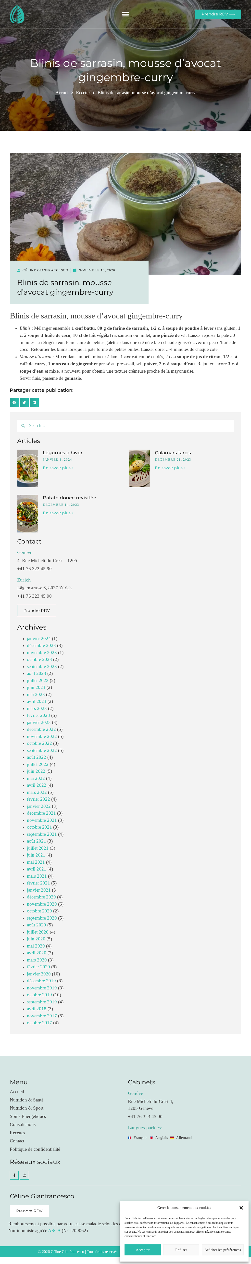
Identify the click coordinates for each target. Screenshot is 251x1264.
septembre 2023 (42, 666)
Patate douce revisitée (69, 498)
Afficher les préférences (222, 1250)
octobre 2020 (39, 911)
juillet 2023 (38, 680)
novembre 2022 (42, 736)
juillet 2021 (38, 848)
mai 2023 (36, 694)
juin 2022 (36, 771)
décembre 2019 (41, 981)
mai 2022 (36, 778)
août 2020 (36, 925)
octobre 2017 (39, 1022)
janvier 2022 (39, 806)
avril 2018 (36, 1008)
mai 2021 (36, 862)
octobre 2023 (39, 659)
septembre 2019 (42, 1002)
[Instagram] (24, 1175)
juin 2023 (36, 687)
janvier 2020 (39, 974)
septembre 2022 (42, 750)
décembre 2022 (41, 729)
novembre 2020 (42, 904)
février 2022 (38, 799)
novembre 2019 (42, 988)
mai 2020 (36, 946)
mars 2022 (37, 792)
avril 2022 (36, 785)
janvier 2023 (39, 722)
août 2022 (36, 757)
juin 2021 (36, 855)
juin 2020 (36, 939)
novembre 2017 (42, 1016)
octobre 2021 (39, 827)
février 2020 (38, 967)
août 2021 (36, 841)
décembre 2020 (41, 897)
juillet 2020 (38, 932)
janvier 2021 (39, 890)
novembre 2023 (42, 652)
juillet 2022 (38, 764)
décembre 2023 (41, 645)
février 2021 (38, 883)
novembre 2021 (42, 820)
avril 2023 (36, 701)
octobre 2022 (39, 743)
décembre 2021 (41, 813)
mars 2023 (37, 708)
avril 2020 (36, 953)
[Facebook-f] (14, 1175)
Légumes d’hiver (63, 452)
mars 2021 (37, 876)
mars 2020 (37, 960)
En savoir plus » (58, 468)
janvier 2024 (39, 638)
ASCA (54, 1230)
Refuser (181, 1250)
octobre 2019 (39, 995)
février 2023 (38, 715)
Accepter (143, 1250)
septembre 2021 (42, 834)
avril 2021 (36, 869)
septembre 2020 (42, 918)
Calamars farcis (173, 452)
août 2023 (36, 673)
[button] (241, 1207)
